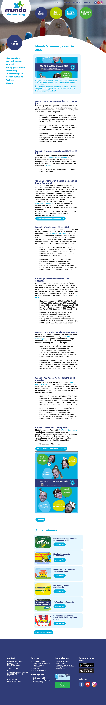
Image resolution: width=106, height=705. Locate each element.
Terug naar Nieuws (44, 632)
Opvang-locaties (71, 13)
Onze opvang (56, 13)
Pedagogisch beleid (15, 68)
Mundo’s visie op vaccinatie (38, 666)
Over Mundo (41, 13)
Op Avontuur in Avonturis (63, 602)
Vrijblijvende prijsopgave (41, 663)
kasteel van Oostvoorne (58, 233)
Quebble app (60, 669)
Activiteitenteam (14, 61)
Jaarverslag (11, 71)
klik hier (48, 166)
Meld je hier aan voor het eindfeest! (51, 449)
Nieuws (9, 83)
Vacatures (76, 2)
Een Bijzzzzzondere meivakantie (61, 586)
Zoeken (86, 2)
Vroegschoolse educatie (65, 667)
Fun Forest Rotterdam (68, 430)
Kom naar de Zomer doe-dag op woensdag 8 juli (64, 539)
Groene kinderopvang (64, 665)
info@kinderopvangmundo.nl (17, 672)
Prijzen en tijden (39, 661)
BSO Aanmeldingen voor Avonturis (50, 218)
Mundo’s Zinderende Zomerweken (61, 555)
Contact (57, 2)
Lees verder (59, 544)
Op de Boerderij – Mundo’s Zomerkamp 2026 (64, 570)
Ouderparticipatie (14, 74)
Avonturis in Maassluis (44, 203)
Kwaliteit (10, 64)
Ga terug (40, 520)
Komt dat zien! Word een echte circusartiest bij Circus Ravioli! (65, 617)
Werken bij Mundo (14, 77)
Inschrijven (66, 2)
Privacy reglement (39, 670)
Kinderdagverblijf (39, 678)
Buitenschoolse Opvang (41, 680)
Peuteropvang (38, 682)
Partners (10, 80)
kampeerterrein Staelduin (57, 158)
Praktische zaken (86, 13)
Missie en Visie (13, 58)
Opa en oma (60, 663)
